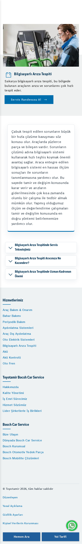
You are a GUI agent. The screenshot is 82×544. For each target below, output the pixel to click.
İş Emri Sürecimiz (15, 399)
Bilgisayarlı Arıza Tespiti (19, 345)
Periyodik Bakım (14, 322)
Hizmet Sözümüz (14, 405)
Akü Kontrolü (12, 357)
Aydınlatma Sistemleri (18, 328)
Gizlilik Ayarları (13, 514)
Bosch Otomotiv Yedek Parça (23, 452)
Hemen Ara (21, 536)
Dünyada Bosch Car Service (22, 440)
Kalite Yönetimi (13, 393)
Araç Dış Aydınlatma (17, 334)
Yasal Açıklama (13, 506)
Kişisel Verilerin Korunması (20, 523)
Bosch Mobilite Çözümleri (21, 458)
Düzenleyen (10, 497)
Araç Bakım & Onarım (17, 310)
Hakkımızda (11, 387)
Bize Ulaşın (10, 434)
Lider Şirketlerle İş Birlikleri (22, 411)
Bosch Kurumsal (14, 446)
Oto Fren (9, 363)
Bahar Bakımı (12, 316)
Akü (5, 351)
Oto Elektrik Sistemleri (19, 339)
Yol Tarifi (60, 536)
